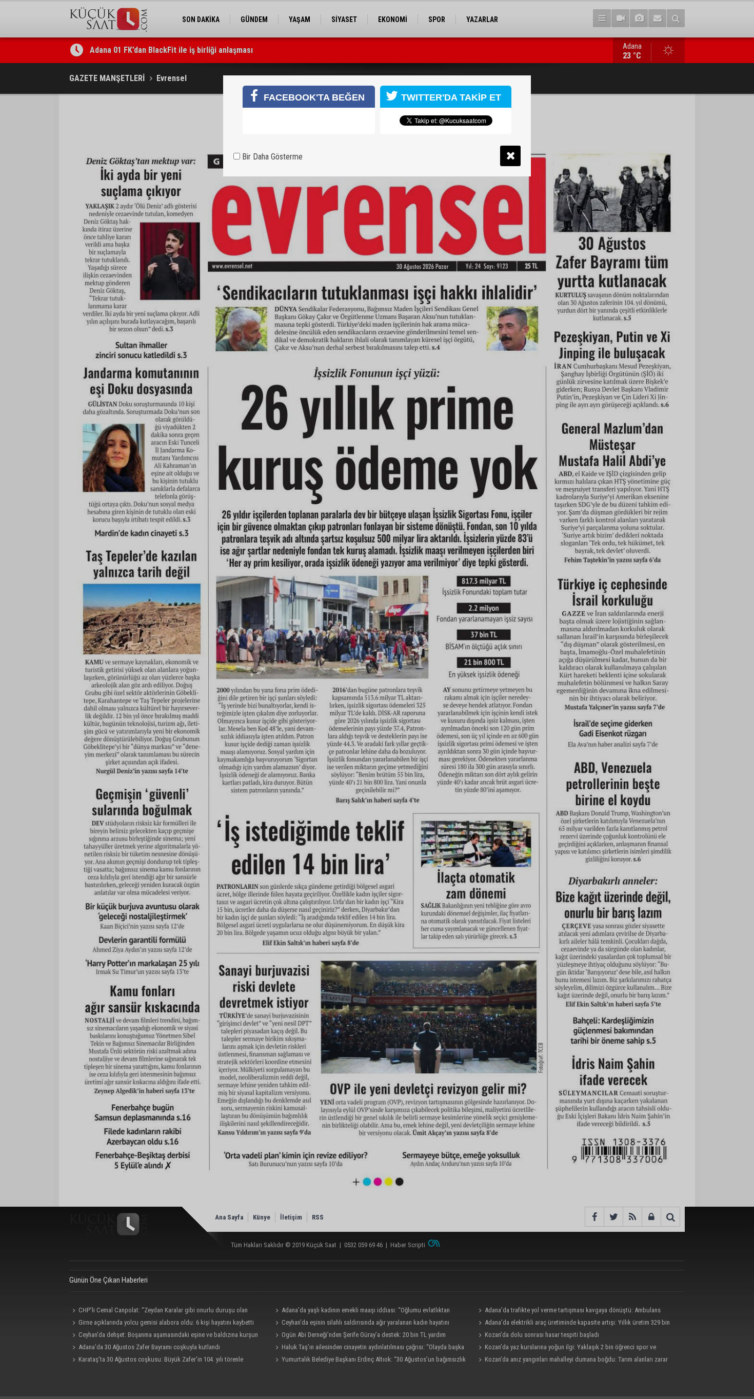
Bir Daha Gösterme (271, 157)
